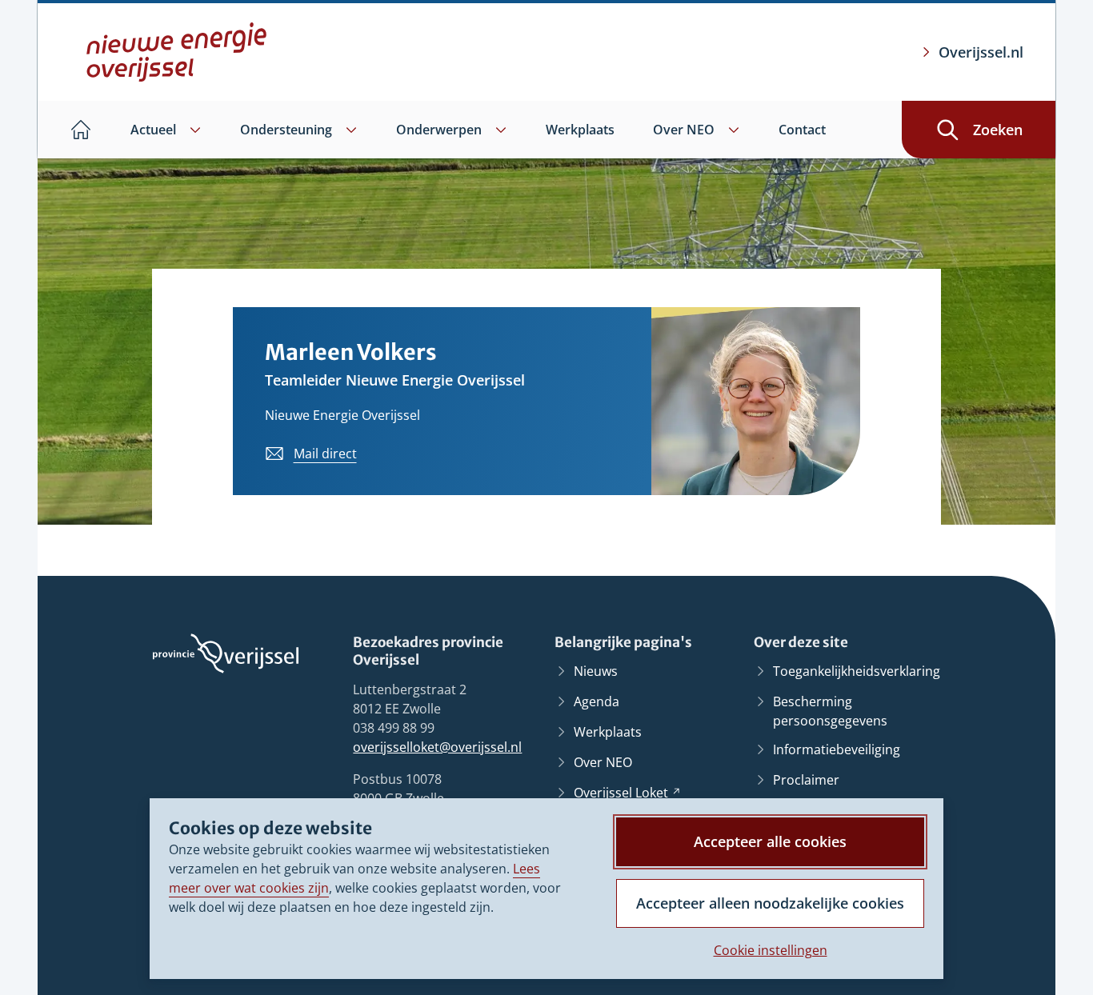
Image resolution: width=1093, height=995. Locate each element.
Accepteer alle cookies (770, 841)
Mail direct (325, 454)
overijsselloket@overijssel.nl (437, 747)
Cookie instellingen (770, 950)
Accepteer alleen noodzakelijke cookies (770, 903)
